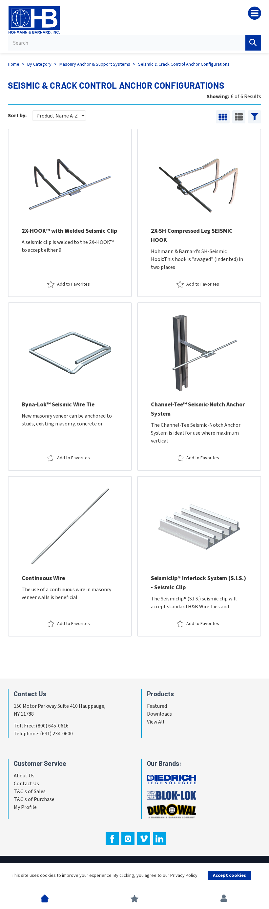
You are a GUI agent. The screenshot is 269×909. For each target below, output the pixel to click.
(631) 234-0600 (56, 733)
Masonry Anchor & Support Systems (94, 64)
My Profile (25, 807)
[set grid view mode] (223, 116)
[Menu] (254, 13)
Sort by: (17, 115)
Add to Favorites (73, 284)
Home (13, 64)
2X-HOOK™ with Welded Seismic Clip (69, 231)
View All (155, 721)
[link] (70, 213)
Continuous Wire (43, 578)
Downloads (159, 714)
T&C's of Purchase (34, 799)
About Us (24, 775)
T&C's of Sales (30, 791)
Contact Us (26, 783)
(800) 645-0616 (52, 725)
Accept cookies (229, 875)
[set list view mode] (238, 116)
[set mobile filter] (254, 116)
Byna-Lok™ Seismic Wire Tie (58, 404)
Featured (157, 706)
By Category (39, 64)
